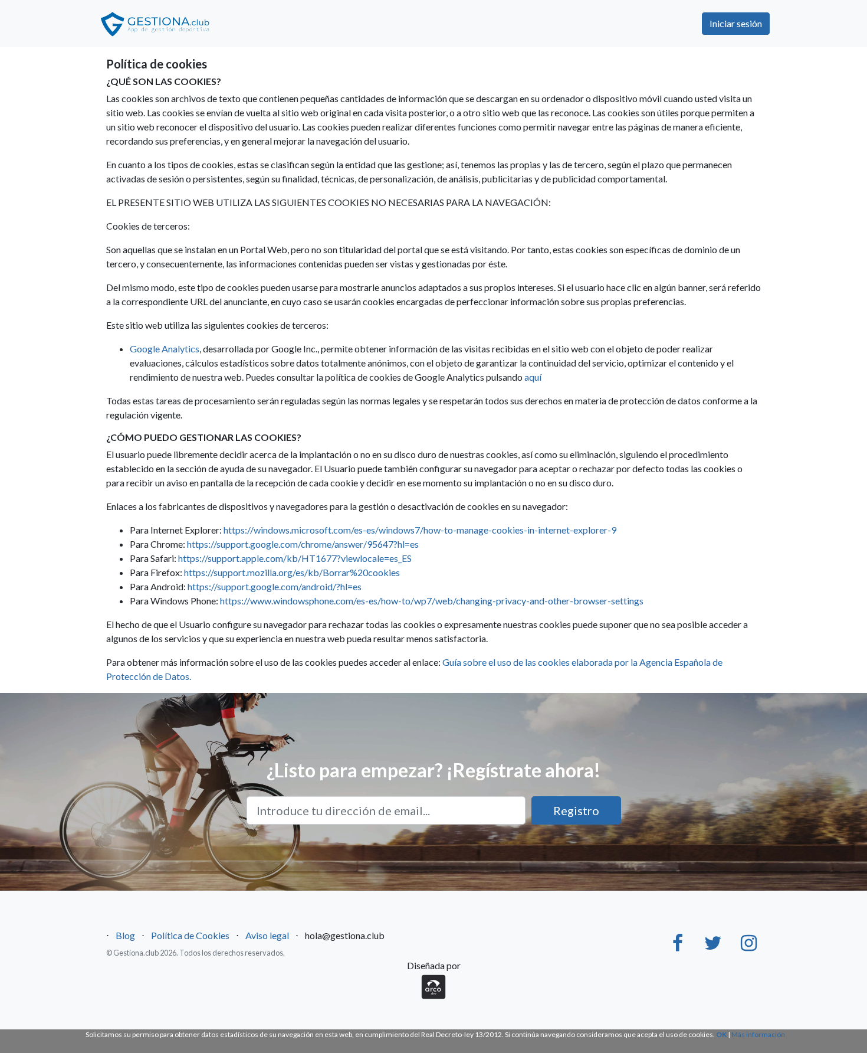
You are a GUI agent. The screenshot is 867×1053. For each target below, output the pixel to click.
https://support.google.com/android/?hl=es (275, 586)
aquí (532, 376)
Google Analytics (164, 348)
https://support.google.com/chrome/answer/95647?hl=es (303, 544)
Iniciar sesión (736, 23)
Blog (125, 935)
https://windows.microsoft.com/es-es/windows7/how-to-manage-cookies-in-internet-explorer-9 (420, 529)
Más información (758, 1034)
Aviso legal (267, 935)
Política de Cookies (190, 935)
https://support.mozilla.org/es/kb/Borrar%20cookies (292, 572)
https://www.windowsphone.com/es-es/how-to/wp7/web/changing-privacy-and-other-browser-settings (431, 600)
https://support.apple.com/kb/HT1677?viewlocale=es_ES (295, 558)
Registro (576, 810)
